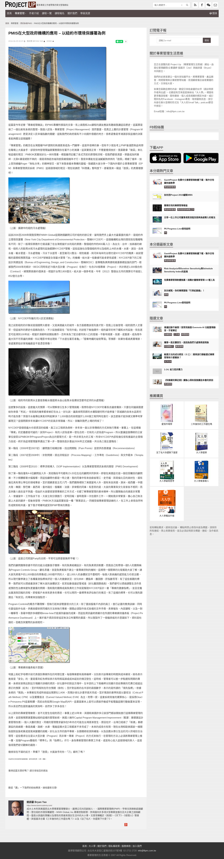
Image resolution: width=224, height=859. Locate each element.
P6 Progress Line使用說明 (177, 228)
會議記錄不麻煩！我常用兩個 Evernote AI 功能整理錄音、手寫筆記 (190, 329)
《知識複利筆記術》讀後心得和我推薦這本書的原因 (188, 380)
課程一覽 (47, 13)
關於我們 (72, 13)
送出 (207, 40)
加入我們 (137, 846)
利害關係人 (169, 346)
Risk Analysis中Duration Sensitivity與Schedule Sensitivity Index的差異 (188, 270)
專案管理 (20, 13)
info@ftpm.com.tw (147, 850)
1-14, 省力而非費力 (173, 369)
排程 (166, 295)
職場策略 (179, 346)
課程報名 (59, 13)
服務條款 (126, 846)
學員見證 (85, 13)
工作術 (176, 334)
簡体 (214, 13)
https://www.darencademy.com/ (39, 805)
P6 (165, 233)
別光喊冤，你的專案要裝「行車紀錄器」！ (184, 290)
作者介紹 (34, 13)
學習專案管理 (169, 187)
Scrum (167, 361)
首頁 (9, 13)
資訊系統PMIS (26, 23)
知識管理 (168, 334)
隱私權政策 (114, 846)
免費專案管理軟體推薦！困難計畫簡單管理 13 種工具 (189, 280)
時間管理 (185, 334)
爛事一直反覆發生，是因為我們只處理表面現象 (186, 342)
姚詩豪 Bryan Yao (35, 41)
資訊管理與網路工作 (186, 209)
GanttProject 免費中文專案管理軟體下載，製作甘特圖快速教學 (189, 181)
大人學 (92, 846)
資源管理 (168, 384)
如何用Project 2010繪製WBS (178, 195)
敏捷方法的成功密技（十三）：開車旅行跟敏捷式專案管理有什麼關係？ (189, 356)
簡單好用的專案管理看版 (176, 205)
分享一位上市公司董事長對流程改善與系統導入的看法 (189, 217)
